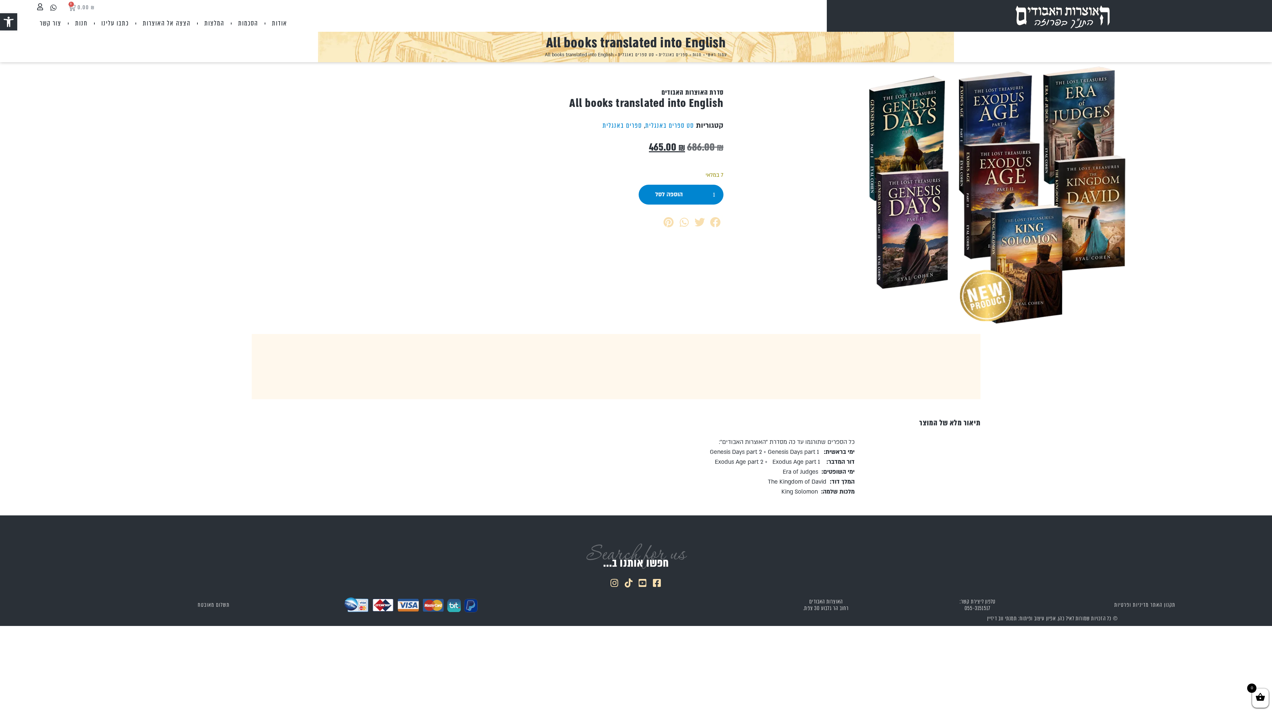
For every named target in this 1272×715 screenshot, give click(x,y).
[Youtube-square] (643, 582)
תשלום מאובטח (214, 605)
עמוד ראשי (716, 55)
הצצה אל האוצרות (166, 23)
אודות (279, 23)
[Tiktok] (629, 582)
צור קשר (50, 23)
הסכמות (248, 23)
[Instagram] (615, 582)
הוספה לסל (669, 194)
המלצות (214, 23)
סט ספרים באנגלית (636, 55)
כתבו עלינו (115, 23)
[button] (8, 21)
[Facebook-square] (657, 582)
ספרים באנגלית (673, 55)
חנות (81, 23)
